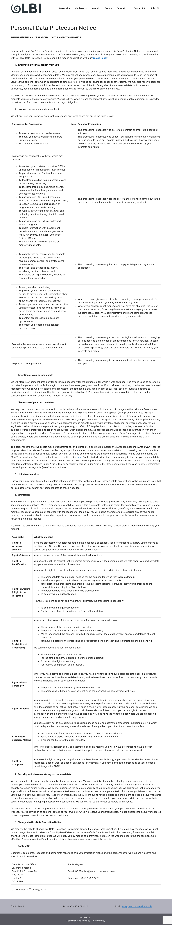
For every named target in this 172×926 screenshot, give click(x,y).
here (79, 457)
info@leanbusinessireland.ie (137, 906)
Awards (96, 8)
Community (64, 8)
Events (108, 8)
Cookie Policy (83, 920)
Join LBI (155, 8)
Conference (81, 8)
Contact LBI (139, 8)
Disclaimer (71, 920)
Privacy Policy (98, 920)
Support (121, 8)
